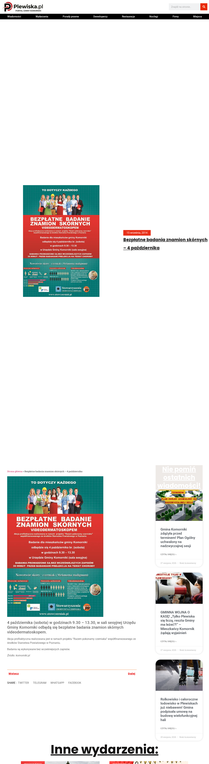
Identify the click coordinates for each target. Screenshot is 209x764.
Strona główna (15, 471)
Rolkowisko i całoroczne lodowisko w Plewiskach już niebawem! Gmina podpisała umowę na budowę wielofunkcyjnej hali (179, 709)
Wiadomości (14, 16)
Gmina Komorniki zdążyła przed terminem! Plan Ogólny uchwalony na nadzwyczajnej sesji (178, 537)
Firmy (176, 16)
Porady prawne (71, 16)
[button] (23, 683)
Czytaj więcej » (169, 554)
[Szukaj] (203, 6)
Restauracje (128, 16)
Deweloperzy (100, 16)
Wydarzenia (42, 16)
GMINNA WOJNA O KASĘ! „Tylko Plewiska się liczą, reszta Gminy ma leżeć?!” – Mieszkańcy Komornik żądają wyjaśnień (178, 622)
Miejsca (197, 16)
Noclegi (153, 16)
